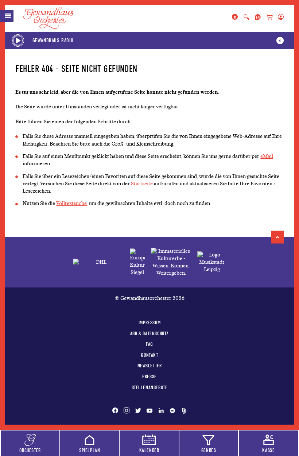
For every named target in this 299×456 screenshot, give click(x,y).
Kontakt (149, 355)
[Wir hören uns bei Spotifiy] (172, 411)
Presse (149, 376)
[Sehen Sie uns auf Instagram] (126, 411)
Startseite (142, 183)
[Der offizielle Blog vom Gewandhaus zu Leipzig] (182, 411)
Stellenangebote (150, 387)
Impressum (149, 322)
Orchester (29, 450)
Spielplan (89, 450)
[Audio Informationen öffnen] (280, 40)
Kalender (149, 450)
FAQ (149, 344)
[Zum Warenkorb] (269, 18)
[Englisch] (258, 17)
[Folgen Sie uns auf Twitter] (138, 411)
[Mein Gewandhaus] (279, 17)
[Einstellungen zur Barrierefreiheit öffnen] (236, 17)
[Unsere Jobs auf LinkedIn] (161, 411)
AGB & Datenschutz (149, 333)
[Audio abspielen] (18, 40)
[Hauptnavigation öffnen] (6, 16)
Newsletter (149, 365)
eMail (266, 156)
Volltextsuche (71, 203)
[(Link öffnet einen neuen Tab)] (137, 262)
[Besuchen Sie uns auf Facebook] (116, 411)
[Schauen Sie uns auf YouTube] (149, 411)
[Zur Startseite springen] (52, 18)
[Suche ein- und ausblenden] (246, 17)
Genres (208, 450)
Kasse (268, 450)
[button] (277, 237)
